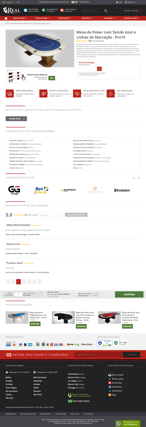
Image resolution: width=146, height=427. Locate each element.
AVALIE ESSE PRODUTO (76, 215)
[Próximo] (34, 281)
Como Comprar (88, 414)
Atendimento (52, 10)
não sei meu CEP (84, 65)
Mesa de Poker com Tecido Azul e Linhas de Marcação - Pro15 (30, 23)
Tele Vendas (33, 10)
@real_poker (118, 374)
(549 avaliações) (98, 41)
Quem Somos (70, 10)
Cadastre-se (131, 2)
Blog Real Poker (11, 414)
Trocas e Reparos (45, 414)
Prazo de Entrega (60, 414)
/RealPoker (117, 382)
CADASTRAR (132, 355)
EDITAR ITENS (15, 118)
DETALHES (35, 324)
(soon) (81, 374)
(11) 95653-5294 (52, 372)
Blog (114, 394)
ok (99, 68)
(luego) (82, 377)
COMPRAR (129, 294)
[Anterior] (13, 281)
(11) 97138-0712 (24, 372)
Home (8, 23)
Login (120, 2)
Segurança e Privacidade (28, 414)
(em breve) (80, 388)
